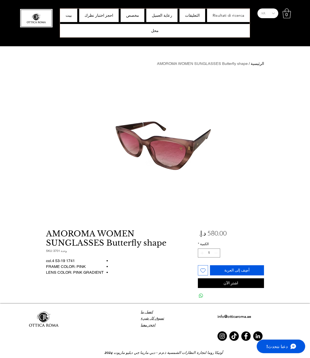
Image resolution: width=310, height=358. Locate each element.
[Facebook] (246, 336)
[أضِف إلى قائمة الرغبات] (203, 270)
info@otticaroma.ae (234, 316)
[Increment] (202, 253)
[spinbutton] (209, 253)
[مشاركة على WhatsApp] (201, 296)
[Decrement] (216, 253)
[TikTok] (234, 336)
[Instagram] (222, 336)
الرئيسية (257, 63)
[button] (287, 13)
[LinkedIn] (258, 336)
